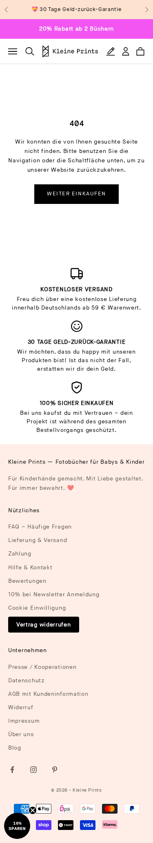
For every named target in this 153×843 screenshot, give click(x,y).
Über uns (21, 734)
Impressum (24, 720)
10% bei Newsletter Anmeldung (54, 594)
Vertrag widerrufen (43, 624)
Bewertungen (27, 580)
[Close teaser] (33, 810)
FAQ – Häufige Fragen (40, 526)
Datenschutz (26, 680)
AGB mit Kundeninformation (48, 693)
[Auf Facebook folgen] (12, 770)
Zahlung (19, 553)
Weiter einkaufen (76, 193)
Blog (14, 747)
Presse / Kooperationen (42, 667)
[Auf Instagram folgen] (33, 770)
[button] (17, 826)
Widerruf (20, 707)
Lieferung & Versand (37, 540)
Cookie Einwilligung (37, 607)
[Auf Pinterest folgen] (55, 770)
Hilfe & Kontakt (30, 567)
